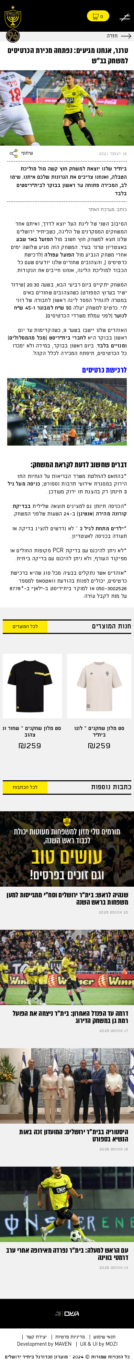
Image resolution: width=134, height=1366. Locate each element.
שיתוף (27, 153)
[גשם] (67, 1314)
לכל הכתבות (25, 787)
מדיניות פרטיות (70, 1337)
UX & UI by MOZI (99, 1344)
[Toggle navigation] (125, 16)
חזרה (112, 36)
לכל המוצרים (25, 626)
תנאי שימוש (104, 1337)
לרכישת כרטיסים (104, 370)
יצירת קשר (36, 1337)
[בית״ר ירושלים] (13, 23)
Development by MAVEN (44, 1344)
